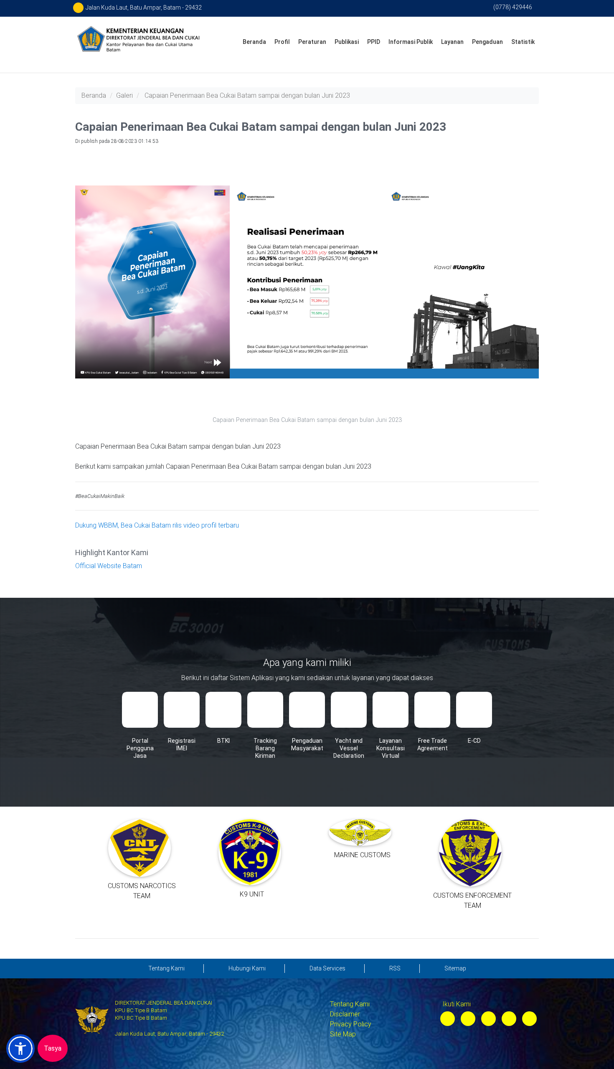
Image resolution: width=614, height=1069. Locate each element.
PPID (373, 41)
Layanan (452, 41)
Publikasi (347, 41)
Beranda (254, 41)
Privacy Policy (350, 1024)
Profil (282, 41)
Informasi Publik (410, 41)
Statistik (523, 41)
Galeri (124, 95)
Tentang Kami (350, 1004)
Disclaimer (345, 1014)
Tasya (52, 1048)
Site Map (343, 1034)
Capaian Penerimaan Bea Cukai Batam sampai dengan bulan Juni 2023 (247, 95)
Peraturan (312, 41)
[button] (20, 1048)
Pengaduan (487, 41)
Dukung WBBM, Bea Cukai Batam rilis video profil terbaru (157, 525)
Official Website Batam (108, 566)
